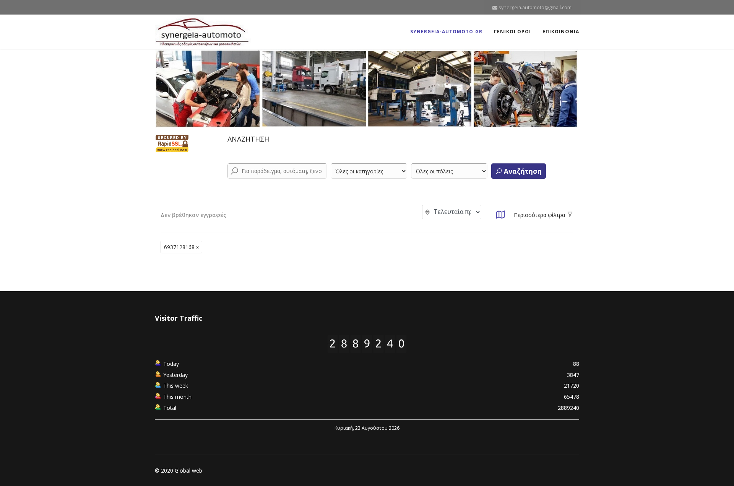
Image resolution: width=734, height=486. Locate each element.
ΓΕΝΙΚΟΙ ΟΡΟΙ (512, 31)
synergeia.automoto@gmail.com (535, 7)
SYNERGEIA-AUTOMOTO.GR (446, 31)
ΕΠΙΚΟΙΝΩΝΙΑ (560, 31)
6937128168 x (181, 247)
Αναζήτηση (522, 171)
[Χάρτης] (500, 216)
